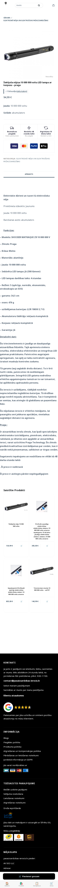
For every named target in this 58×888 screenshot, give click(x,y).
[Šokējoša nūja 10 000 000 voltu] (16, 506)
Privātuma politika (12, 746)
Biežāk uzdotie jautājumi (15, 789)
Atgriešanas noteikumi (14, 802)
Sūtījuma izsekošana (13, 794)
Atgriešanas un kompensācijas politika (22, 751)
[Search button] (39, 5)
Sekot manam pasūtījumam (17, 685)
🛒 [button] (22, 546)
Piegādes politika (12, 742)
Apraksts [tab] (29, 174)
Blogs (6, 738)
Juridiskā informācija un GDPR (18, 759)
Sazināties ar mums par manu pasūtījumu (24, 690)
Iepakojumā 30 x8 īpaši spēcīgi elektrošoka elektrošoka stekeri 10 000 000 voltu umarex (16, 591)
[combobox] (26, 5)
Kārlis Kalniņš (21, 91)
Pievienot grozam (30, 876)
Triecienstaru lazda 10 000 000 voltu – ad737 (42, 589)
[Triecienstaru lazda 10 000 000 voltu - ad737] (42, 570)
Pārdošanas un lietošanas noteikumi (21, 755)
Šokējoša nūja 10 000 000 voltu (16, 525)
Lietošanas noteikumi (14, 798)
